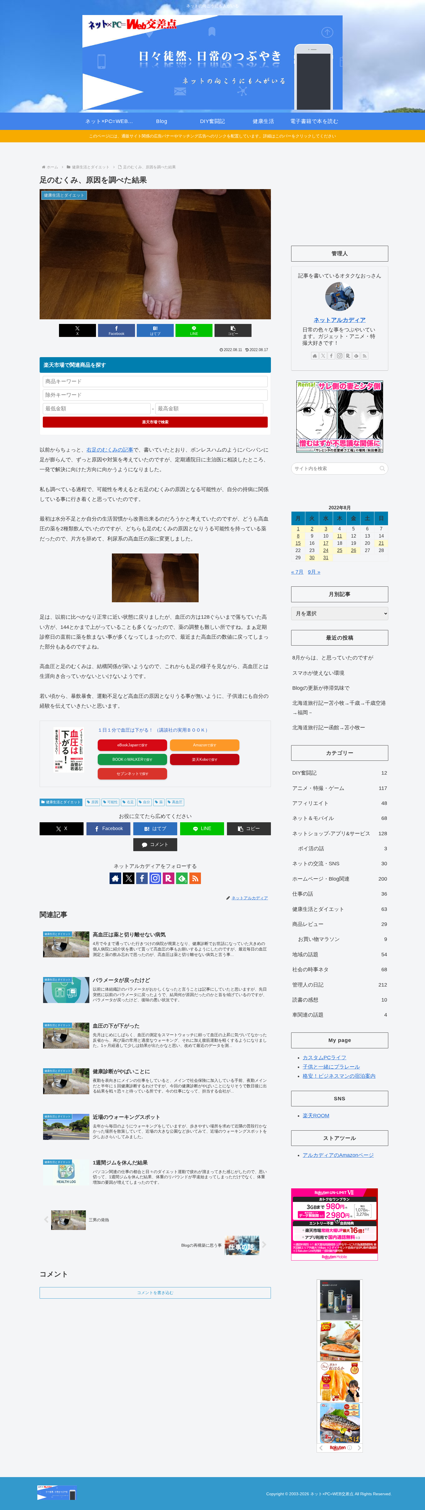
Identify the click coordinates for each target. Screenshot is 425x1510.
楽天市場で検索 (155, 422)
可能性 (112, 802)
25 (339, 550)
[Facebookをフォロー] (142, 878)
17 (325, 543)
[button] (233, 330)
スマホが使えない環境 (318, 673)
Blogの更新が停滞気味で (321, 688)
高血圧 (177, 802)
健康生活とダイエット (63, 802)
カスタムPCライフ (324, 1057)
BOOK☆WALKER (127, 759)
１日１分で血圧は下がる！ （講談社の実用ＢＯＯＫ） (154, 730)
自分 (146, 802)
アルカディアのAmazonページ (338, 1155)
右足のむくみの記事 (109, 450)
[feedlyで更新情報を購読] (356, 355)
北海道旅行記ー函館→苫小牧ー (328, 727)
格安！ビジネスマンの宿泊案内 (339, 1076)
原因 (94, 802)
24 (325, 550)
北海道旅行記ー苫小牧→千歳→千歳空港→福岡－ (339, 707)
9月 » (314, 572)
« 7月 (297, 572)
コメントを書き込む (155, 1292)
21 (381, 543)
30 (312, 557)
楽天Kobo (200, 759)
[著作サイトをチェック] (115, 878)
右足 (130, 802)
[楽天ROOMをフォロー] (168, 878)
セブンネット (128, 773)
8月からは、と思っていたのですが (332, 658)
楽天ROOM (316, 1115)
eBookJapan (127, 745)
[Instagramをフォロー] (155, 878)
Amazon (200, 745)
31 (325, 557)
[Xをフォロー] (128, 878)
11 (339, 536)
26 (353, 550)
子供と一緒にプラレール (331, 1067)
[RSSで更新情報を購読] (195, 878)
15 (298, 543)
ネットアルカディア (340, 320)
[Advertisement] (339, 195)
